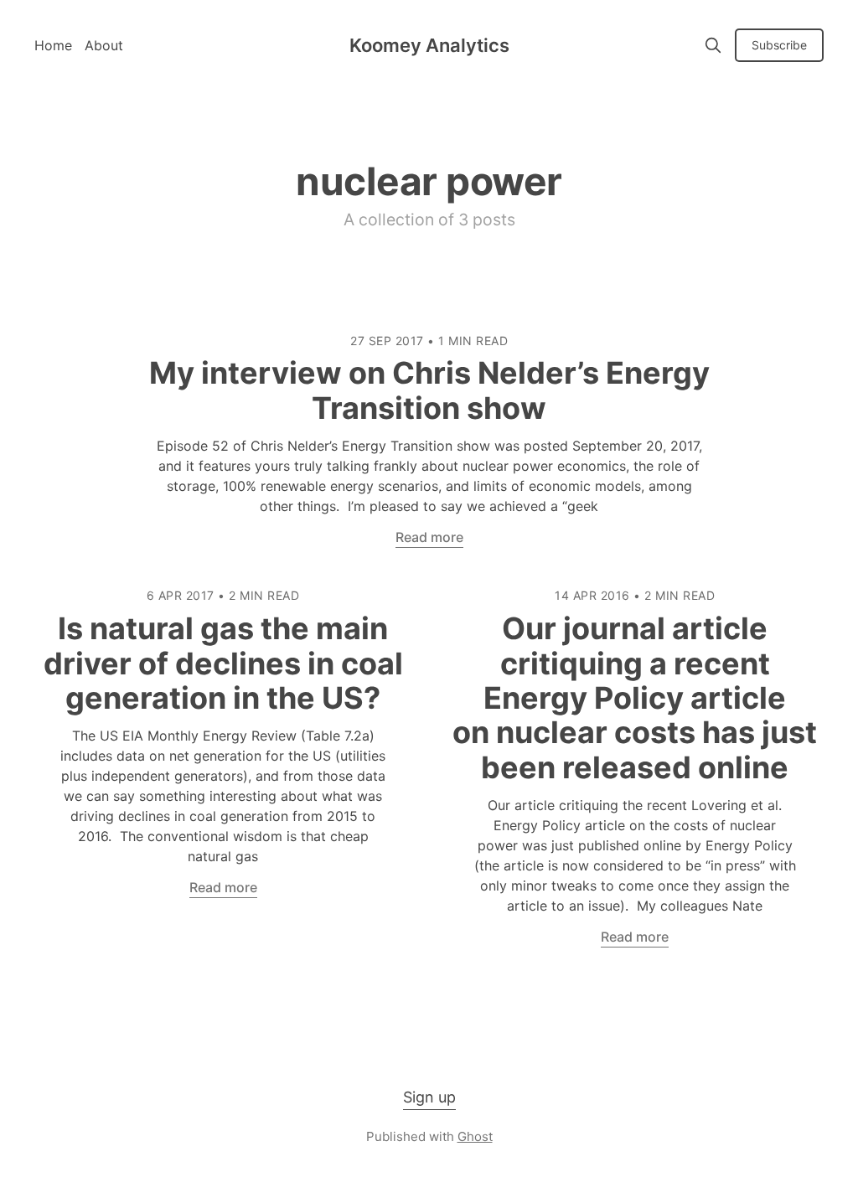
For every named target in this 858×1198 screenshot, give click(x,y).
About (104, 45)
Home (53, 45)
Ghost (475, 1136)
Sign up (429, 1097)
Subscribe (779, 45)
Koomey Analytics (429, 45)
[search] (713, 45)
